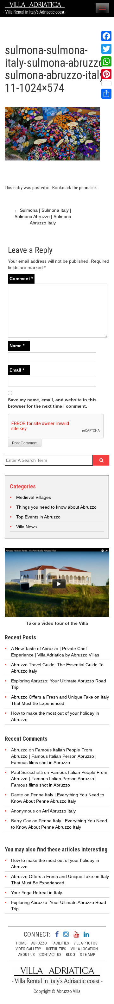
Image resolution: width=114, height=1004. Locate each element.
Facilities (60, 943)
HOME (21, 943)
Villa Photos (85, 943)
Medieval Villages (33, 497)
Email (17, 370)
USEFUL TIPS (56, 948)
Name (17, 345)
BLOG (70, 954)
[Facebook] (106, 36)
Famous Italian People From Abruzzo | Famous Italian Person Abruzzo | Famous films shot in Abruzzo (54, 756)
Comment (21, 278)
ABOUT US (26, 954)
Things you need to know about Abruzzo (56, 507)
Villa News (26, 526)
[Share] (106, 93)
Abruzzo (39, 943)
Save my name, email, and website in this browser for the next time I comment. (52, 403)
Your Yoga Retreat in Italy (36, 892)
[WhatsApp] (106, 61)
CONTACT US (50, 954)
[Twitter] (106, 48)
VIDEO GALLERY (28, 948)
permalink (88, 188)
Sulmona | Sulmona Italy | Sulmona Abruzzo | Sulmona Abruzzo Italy (42, 216)
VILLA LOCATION (84, 948)
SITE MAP (87, 954)
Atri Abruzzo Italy (59, 810)
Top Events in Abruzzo (38, 516)
